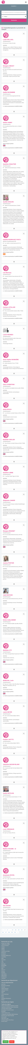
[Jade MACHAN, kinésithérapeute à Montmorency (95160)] (6, 590)
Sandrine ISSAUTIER (9, 164)
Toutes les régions (6, 1004)
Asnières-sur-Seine (5, 951)
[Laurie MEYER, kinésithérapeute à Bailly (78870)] (6, 708)
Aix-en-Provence (5, 945)
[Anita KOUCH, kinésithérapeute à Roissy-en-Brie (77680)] (6, 405)
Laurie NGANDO (8, 334)
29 (12, 932)
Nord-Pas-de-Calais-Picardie (7, 1015)
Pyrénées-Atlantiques (6, 998)
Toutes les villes (5, 944)
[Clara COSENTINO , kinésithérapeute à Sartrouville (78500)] (6, 380)
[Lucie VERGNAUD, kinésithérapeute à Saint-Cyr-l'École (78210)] (6, 825)
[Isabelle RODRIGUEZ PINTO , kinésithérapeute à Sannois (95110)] (6, 235)
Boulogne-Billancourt (6, 955)
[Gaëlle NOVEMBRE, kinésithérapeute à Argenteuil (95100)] (6, 88)
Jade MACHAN (8, 595)
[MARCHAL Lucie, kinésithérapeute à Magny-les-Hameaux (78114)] (6, 676)
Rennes (3, 971)
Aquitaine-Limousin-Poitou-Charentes (9, 1007)
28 (9, 932)
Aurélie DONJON (8, 202)
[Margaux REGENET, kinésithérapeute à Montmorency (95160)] (6, 526)
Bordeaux (3, 954)
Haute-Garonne (4, 988)
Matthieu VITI (7, 650)
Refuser (11, 1041)
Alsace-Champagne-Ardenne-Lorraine (9, 1005)
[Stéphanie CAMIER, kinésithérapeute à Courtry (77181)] (6, 496)
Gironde (3, 987)
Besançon (3, 952)
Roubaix (3, 972)
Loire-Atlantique (5, 994)
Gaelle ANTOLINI (8, 793)
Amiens (3, 947)
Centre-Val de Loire (5, 1012)
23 (18, 929)
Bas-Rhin (3, 984)
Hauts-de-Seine (4, 989)
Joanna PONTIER (8, 563)
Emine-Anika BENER (9, 620)
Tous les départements (7, 982)
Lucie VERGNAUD (8, 829)
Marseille (3, 964)
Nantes (3, 966)
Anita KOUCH (7, 409)
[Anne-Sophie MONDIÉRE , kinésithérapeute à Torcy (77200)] (6, 355)
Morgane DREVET (8, 66)
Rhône (2, 999)
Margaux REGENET (9, 531)
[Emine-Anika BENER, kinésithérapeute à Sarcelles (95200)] (6, 615)
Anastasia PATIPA (8, 875)
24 (21, 929)
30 (15, 932)
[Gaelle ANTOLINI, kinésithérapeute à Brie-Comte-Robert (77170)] (6, 789)
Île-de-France (4, 1021)
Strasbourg (3, 976)
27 (6, 932)
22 (15, 929)
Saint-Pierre (4, 975)
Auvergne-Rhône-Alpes (6, 1008)
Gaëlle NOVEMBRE (9, 92)
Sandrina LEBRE (8, 472)
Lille (2, 961)
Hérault (3, 991)
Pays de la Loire (4, 1018)
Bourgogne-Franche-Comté (7, 1010)
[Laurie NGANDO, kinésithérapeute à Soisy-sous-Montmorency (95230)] (6, 330)
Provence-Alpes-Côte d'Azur (7, 1020)
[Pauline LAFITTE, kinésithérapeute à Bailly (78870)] (6, 735)
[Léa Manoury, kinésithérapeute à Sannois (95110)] (6, 268)
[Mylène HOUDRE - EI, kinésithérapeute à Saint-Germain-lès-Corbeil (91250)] (6, 844)
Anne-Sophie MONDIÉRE (11, 359)
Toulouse (3, 978)
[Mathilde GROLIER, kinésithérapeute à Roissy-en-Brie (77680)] (6, 435)
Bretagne (3, 1011)
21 (12, 929)
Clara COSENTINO (9, 384)
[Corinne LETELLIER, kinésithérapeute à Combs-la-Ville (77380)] (6, 303)
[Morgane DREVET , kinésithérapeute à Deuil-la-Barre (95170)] (6, 61)
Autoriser (6, 1041)
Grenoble (3, 959)
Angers (3, 948)
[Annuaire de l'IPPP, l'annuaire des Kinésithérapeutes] (3, 2)
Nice (2, 968)
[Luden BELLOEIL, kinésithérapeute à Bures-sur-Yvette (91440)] (6, 35)
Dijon (2, 958)
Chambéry (3, 956)
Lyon (2, 962)
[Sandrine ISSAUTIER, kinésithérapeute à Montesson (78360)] (6, 160)
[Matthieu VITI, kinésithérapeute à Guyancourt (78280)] (6, 646)
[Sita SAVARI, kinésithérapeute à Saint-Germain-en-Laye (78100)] (6, 901)
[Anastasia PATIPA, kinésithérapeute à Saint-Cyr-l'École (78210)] (6, 871)
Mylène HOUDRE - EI (9, 849)
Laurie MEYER (7, 712)
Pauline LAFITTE (8, 739)
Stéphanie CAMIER (9, 500)
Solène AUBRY (7, 122)
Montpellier (3, 965)
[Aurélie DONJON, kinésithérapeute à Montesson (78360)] (6, 197)
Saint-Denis (3, 974)
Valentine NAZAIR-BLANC (11, 764)
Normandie (3, 1017)
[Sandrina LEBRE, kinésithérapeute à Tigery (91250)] (6, 468)
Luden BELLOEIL (8, 39)
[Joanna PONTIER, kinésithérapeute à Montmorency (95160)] (6, 558)
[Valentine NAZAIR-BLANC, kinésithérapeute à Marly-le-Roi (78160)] (6, 760)
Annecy (3, 949)
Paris (2, 997)
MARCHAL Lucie (8, 680)
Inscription (13, 6)
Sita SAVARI (7, 906)
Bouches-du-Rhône (5, 985)
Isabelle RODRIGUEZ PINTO (12, 239)
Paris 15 (3, 969)
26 (3, 932)
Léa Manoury (7, 273)
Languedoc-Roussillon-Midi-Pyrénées (9, 1014)
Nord (2, 995)
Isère (2, 992)
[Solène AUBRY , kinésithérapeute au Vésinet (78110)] (6, 118)
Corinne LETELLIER (9, 307)
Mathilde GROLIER (9, 439)
